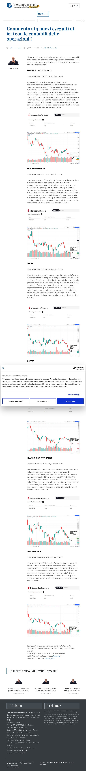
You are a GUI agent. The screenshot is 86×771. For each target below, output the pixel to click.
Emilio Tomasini (51, 48)
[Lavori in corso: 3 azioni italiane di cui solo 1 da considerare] (46, 681)
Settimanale (43, 764)
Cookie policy (27, 763)
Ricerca (71, 762)
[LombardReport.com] (23, 8)
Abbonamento (16, 48)
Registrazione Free (61, 762)
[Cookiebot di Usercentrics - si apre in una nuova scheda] (74, 368)
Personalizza (42, 401)
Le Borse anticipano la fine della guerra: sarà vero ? (73, 689)
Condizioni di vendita (13, 767)
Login (73, 5)
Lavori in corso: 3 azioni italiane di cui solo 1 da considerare (46, 689)
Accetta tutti (70, 401)
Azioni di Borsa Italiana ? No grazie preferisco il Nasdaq (18, 689)
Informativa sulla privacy (14, 763)
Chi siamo (42, 762)
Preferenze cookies (12, 765)
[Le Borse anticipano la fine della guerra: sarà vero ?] (73, 681)
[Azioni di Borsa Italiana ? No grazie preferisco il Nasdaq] (19, 681)
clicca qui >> (57, 656)
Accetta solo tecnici (15, 401)
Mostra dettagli (74, 394)
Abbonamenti (51, 762)
